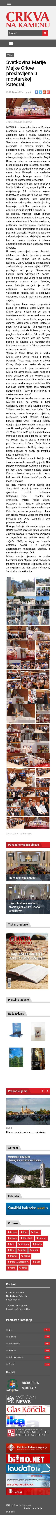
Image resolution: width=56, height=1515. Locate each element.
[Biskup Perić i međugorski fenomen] (38, 1059)
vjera (12, 1268)
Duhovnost (14, 1343)
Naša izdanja (16, 1013)
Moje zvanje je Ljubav (22, 877)
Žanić (24, 1268)
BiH (10, 854)
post (37, 1262)
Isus (12, 1244)
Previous (42, 1090)
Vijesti (10, 55)
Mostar (13, 1256)
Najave (12, 1336)
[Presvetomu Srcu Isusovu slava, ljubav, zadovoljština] (38, 1031)
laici (12, 1250)
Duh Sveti (28, 1238)
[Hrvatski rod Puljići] (16, 1057)
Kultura (12, 1350)
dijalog (13, 1238)
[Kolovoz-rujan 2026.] (27, 961)
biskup (13, 1232)
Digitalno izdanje (18, 999)
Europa (42, 1238)
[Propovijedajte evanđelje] (16, 1030)
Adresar (13, 1147)
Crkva (36, 1232)
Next (47, 1090)
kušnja (38, 1244)
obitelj (27, 1256)
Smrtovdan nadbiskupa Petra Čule (25, 1132)
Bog (25, 1232)
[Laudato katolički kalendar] (28, 1213)
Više (28, 1115)
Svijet (12, 1364)
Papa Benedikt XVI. (19, 1262)
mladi (23, 1250)
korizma (25, 1244)
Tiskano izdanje (18, 924)
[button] (20, 586)
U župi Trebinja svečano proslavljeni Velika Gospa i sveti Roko (25, 907)
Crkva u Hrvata (16, 1357)
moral (35, 1250)
